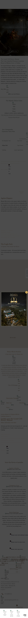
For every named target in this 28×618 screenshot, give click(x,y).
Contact (18, 616)
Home (5, 615)
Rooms (11, 616)
